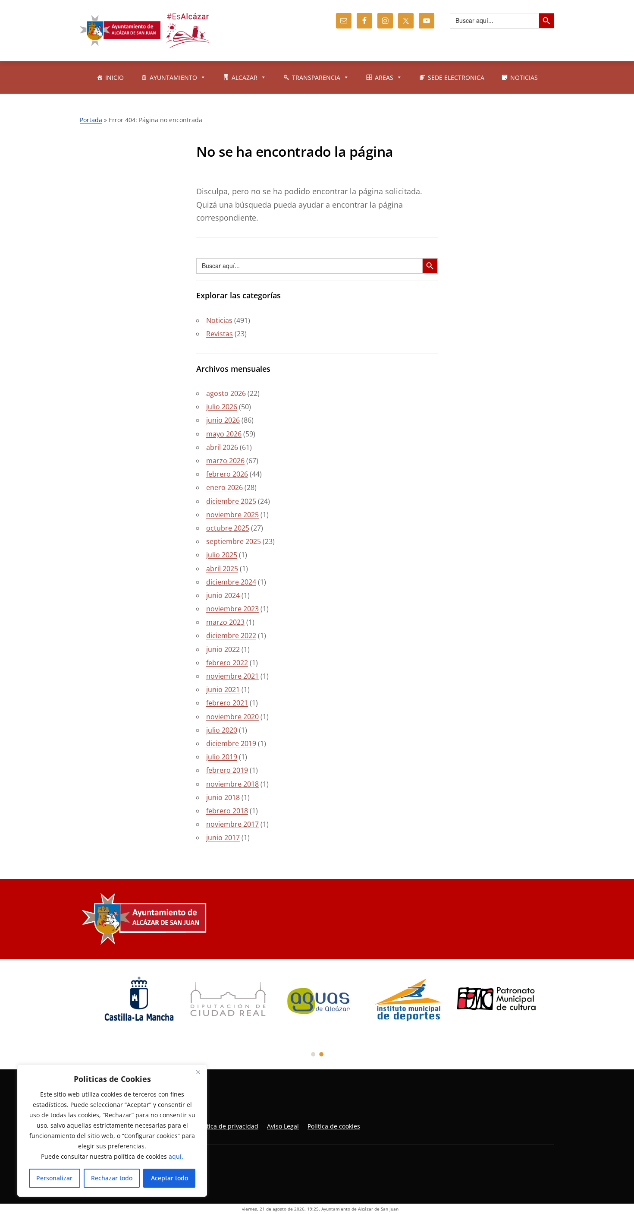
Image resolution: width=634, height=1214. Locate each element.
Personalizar (54, 1178)
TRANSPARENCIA (316, 77)
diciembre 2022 (231, 635)
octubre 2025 (227, 528)
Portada (91, 120)
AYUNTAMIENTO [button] (173, 77)
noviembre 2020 (232, 716)
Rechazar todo (111, 1178)
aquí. (176, 1156)
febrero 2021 (227, 703)
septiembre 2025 (233, 541)
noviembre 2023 (232, 608)
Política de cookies (334, 1126)
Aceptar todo (169, 1178)
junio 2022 (223, 649)
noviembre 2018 (232, 784)
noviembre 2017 (232, 824)
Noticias (219, 320)
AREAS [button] (384, 77)
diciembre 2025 (231, 501)
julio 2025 (221, 555)
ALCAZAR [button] (244, 77)
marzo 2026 (225, 460)
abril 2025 (222, 568)
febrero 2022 (227, 662)
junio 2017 (223, 837)
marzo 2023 (225, 622)
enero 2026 (224, 487)
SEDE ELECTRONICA (456, 77)
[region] (112, 1131)
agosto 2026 (226, 393)
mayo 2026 (224, 434)
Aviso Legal (283, 1126)
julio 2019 (221, 757)
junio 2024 (223, 595)
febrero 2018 (227, 811)
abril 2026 (222, 447)
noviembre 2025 (232, 514)
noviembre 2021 (232, 676)
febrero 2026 (227, 474)
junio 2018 (223, 797)
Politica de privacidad (227, 1126)
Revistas (219, 333)
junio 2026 (223, 420)
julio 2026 (221, 406)
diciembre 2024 (231, 582)
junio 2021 (223, 689)
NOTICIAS (524, 77)
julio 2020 (221, 730)
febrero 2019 (227, 770)
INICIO (114, 77)
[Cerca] (198, 1072)
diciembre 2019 (231, 743)
